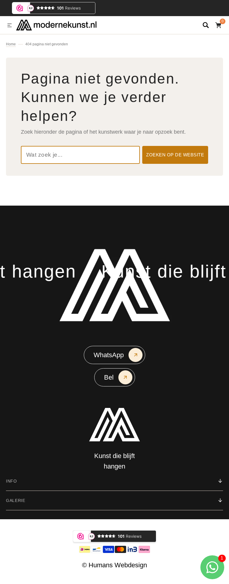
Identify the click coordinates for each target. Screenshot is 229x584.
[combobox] (80, 155)
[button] (9, 25)
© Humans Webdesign (114, 565)
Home (11, 44)
